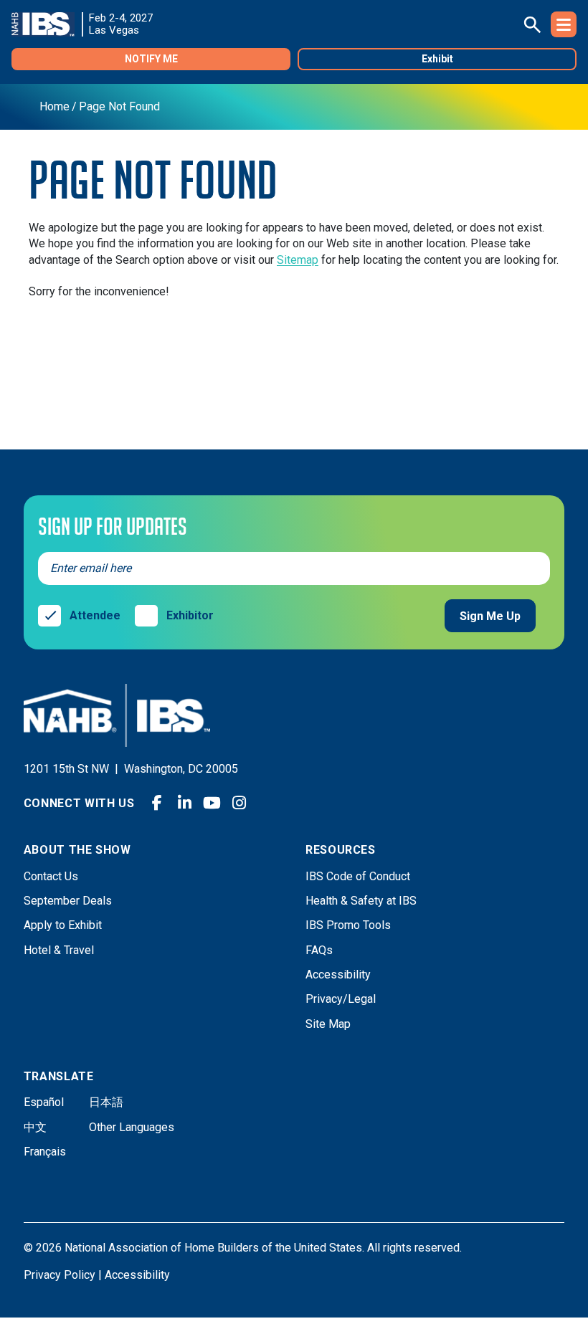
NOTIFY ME (151, 59)
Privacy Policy (59, 1275)
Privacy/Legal (340, 999)
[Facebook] (157, 802)
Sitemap (297, 260)
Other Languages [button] (131, 1127)
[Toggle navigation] (564, 24)
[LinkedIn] (184, 802)
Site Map (328, 1024)
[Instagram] (238, 802)
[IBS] (47, 24)
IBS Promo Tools (348, 925)
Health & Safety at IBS (361, 900)
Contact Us (51, 876)
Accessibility (338, 974)
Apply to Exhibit (63, 925)
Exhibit (437, 59)
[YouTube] (211, 802)
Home (54, 106)
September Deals (68, 900)
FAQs (319, 950)
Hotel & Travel (59, 950)
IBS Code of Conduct (357, 876)
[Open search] (532, 24)
